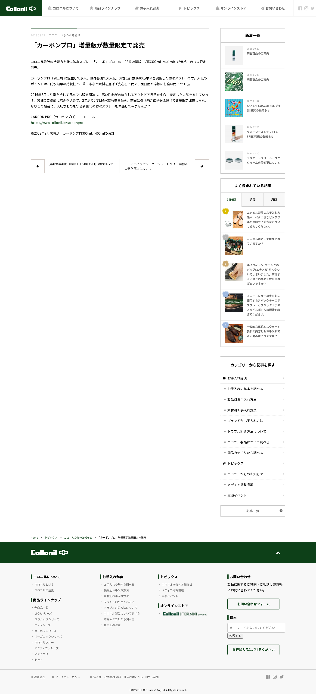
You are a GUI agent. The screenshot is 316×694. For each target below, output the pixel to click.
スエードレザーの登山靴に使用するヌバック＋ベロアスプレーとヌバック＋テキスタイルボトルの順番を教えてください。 (263, 305)
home (34, 537)
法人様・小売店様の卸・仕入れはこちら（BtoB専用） (127, 677)
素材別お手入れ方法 (242, 410)
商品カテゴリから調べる (245, 452)
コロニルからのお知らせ (245, 474)
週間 (253, 199)
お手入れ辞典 (149, 8)
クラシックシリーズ (46, 619)
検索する (235, 635)
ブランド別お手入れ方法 (245, 420)
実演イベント (237, 495)
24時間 (231, 199)
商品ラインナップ (107, 8)
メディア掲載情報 (240, 484)
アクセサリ (41, 654)
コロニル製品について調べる (248, 442)
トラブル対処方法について (246, 431)
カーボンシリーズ (45, 631)
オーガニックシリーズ (48, 636)
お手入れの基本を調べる (245, 388)
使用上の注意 (112, 625)
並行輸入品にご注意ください (253, 649)
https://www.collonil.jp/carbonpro (57, 122)
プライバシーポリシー (69, 677)
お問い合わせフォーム (253, 604)
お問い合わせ (275, 8)
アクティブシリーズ (46, 648)
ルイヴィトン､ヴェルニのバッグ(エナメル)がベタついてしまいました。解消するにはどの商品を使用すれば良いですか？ (263, 274)
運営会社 (39, 677)
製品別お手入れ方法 (242, 399)
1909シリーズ (43, 613)
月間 (274, 199)
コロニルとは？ (44, 584)
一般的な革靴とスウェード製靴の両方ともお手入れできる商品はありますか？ (263, 331)
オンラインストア (233, 8)
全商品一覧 (41, 607)
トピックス (191, 8)
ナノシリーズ (42, 625)
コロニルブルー (44, 642)
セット (38, 660)
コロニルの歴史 (44, 590)
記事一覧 (252, 510)
